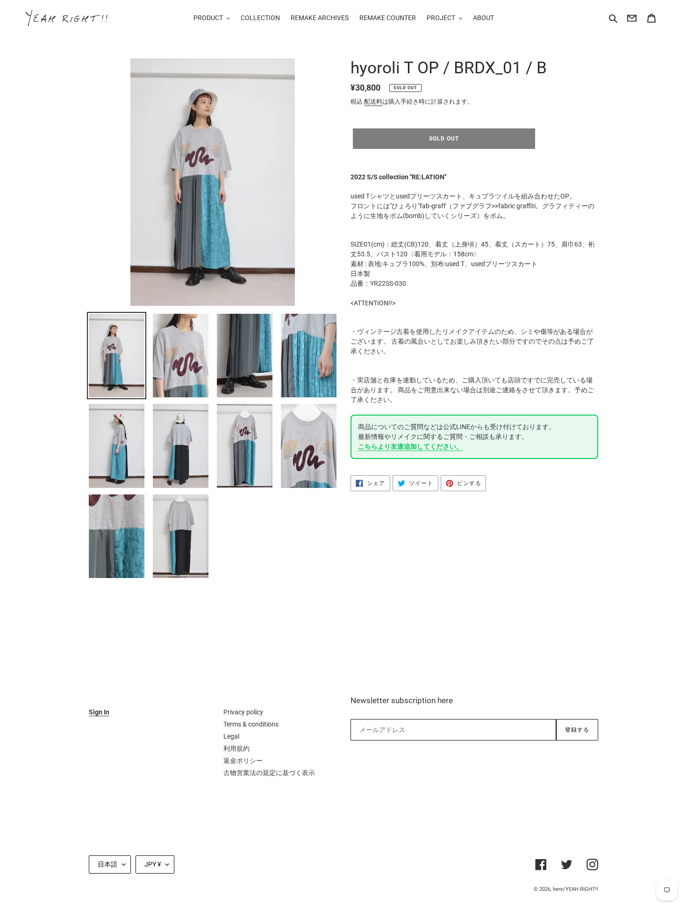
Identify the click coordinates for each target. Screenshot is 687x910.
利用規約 (236, 748)
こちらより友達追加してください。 (410, 446)
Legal (231, 736)
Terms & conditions (251, 724)
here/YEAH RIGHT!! (575, 889)
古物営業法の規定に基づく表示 (269, 772)
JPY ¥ (152, 864)
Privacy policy (243, 712)
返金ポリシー (243, 760)
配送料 (373, 101)
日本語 (107, 864)
